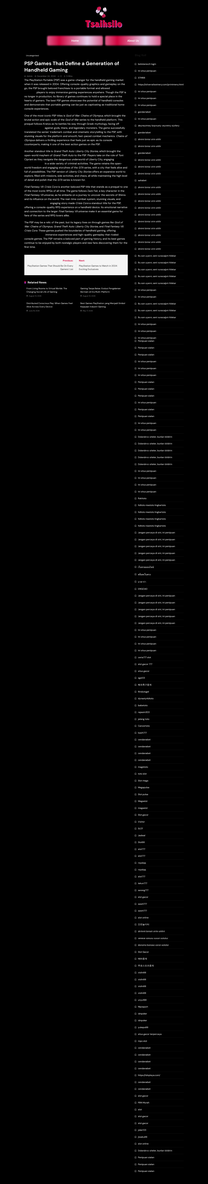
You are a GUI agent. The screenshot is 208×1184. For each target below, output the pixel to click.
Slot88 (141, 842)
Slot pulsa (143, 794)
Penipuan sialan (146, 340)
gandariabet (144, 111)
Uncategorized (32, 55)
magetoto (143, 766)
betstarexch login (147, 64)
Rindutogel (143, 691)
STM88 (141, 77)
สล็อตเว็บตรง (144, 574)
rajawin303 (144, 712)
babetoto (143, 705)
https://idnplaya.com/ (149, 1075)
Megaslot (142, 801)
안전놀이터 (143, 924)
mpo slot (142, 1041)
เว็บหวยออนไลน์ (146, 567)
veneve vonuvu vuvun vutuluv (153, 938)
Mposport (143, 1006)
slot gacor (143, 897)
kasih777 (142, 732)
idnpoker (142, 1013)
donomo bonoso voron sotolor (153, 945)
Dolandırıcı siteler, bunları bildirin (155, 436)
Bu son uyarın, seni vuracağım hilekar (157, 255)
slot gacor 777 (145, 664)
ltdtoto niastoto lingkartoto (152, 505)
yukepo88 (143, 1027)
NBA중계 (142, 958)
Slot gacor (143, 814)
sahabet (142, 180)
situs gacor (143, 671)
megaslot (143, 808)
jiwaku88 (142, 1136)
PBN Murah (143, 1102)
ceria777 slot (144, 657)
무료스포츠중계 (146, 965)
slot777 (141, 849)
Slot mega (143, 780)
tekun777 (142, 883)
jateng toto (143, 719)
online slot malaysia (36, 203)
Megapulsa (143, 787)
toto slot (142, 773)
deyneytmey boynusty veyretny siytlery (158, 125)
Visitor (141, 821)
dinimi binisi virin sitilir (149, 139)
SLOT (140, 828)
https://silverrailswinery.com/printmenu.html (161, 84)
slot (140, 1109)
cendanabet (144, 739)
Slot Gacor (143, 951)
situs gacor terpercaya (150, 1034)
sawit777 (142, 903)
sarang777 (143, 890)
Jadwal (141, 835)
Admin (30, 76)
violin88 (142, 972)
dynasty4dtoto (146, 698)
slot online (143, 917)
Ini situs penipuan (147, 70)
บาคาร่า (142, 581)
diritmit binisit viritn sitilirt (151, 931)
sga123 (141, 677)
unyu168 (142, 999)
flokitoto (142, 498)
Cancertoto (144, 725)
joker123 (142, 1130)
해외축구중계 (145, 684)
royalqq (142, 862)
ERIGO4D (142, 588)
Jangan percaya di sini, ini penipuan (156, 532)
